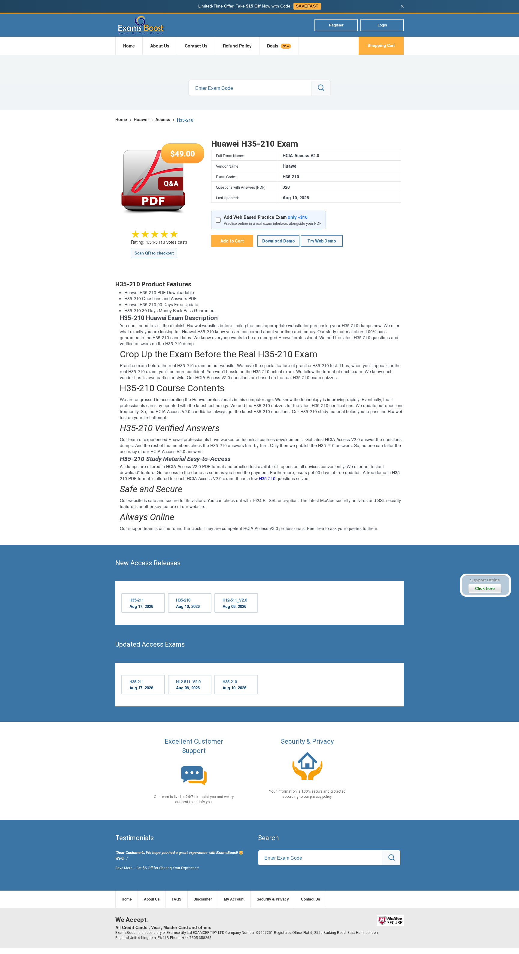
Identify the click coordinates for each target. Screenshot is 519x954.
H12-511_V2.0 (235, 603)
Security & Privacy (273, 899)
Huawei (141, 119)
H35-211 (141, 603)
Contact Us (196, 46)
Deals (278, 46)
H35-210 (267, 478)
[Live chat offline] (485, 585)
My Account (234, 899)
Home (129, 46)
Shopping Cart (381, 45)
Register (336, 25)
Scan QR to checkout (154, 253)
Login (382, 25)
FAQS (176, 899)
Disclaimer (202, 899)
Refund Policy (237, 46)
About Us (159, 46)
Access (162, 119)
